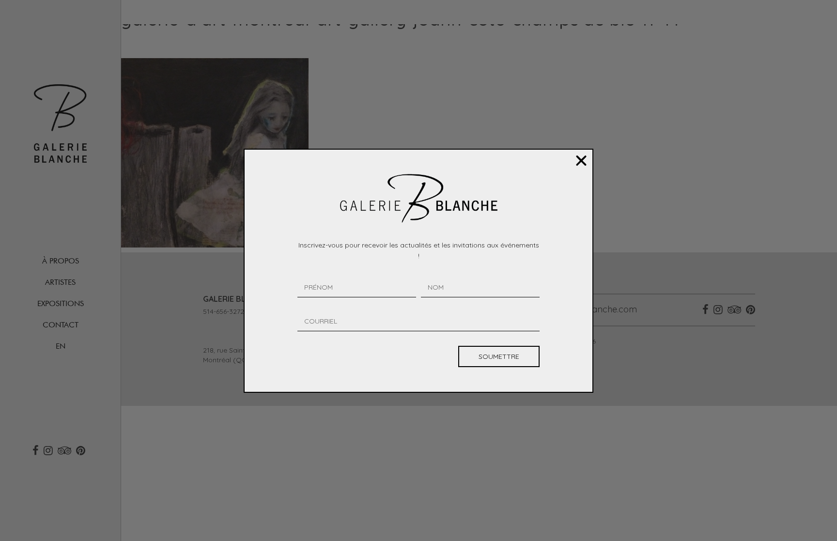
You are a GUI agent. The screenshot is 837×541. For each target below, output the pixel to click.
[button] (581, 161)
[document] (418, 270)
